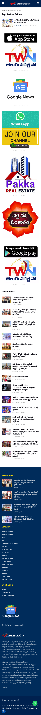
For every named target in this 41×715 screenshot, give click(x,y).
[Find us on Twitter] (9, 700)
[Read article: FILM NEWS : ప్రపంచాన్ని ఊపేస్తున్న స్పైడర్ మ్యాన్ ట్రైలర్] (6, 356)
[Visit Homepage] (20, 3)
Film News (5, 552)
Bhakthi (4, 540)
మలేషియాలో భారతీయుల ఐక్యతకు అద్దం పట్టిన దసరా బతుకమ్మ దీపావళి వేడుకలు (25, 443)
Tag (8, 10)
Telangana (6, 576)
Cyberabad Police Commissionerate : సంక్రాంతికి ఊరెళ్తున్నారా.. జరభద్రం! (24, 387)
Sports (4, 573)
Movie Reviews (7, 564)
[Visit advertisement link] (20, 50)
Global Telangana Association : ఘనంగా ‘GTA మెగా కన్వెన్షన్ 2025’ (26, 398)
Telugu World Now (12, 705)
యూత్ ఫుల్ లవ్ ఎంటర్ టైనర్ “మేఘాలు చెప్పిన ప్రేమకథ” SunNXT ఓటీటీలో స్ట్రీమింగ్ (25, 454)
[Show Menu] (3, 3)
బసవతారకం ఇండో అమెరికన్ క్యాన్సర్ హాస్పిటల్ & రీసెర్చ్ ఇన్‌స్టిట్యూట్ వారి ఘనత (24, 324)
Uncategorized (7, 579)
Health (4, 555)
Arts (3, 537)
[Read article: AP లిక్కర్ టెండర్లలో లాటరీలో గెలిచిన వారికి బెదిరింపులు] (7, 23)
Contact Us (6, 592)
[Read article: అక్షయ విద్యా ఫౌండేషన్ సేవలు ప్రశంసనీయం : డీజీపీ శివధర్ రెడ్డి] (6, 336)
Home (3, 10)
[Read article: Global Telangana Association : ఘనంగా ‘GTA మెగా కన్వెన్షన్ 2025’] (6, 399)
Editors (4, 546)
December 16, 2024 (28, 25)
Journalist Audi (7, 558)
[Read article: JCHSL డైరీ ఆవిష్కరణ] (6, 378)
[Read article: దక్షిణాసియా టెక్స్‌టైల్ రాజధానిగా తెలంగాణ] (6, 346)
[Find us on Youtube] (5, 700)
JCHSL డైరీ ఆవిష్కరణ (20, 376)
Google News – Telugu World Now (14, 625)
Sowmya (18, 25)
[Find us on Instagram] (12, 700)
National (5, 567)
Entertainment (7, 549)
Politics (5, 570)
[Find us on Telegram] (18, 700)
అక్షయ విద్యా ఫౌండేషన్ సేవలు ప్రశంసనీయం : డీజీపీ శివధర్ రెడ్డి (22, 335)
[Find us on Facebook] (2, 700)
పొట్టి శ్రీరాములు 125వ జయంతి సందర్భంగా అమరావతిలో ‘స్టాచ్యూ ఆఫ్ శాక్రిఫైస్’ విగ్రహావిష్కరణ (25, 366)
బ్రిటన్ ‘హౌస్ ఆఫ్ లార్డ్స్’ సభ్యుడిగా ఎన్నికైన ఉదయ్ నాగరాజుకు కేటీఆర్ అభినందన (23, 419)
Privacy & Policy (8, 595)
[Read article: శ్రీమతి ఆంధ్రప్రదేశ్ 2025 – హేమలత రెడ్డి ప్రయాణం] (6, 409)
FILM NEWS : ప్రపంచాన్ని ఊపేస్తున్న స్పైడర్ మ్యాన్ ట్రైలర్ (25, 355)
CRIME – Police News (10, 543)
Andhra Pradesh (8, 531)
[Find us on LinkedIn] (15, 700)
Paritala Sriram (16, 10)
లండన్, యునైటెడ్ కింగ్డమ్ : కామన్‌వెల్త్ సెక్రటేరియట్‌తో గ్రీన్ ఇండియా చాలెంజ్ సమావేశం (24, 312)
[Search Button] (38, 3)
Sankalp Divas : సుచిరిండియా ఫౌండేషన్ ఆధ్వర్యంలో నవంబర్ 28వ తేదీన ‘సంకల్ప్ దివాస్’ (26, 431)
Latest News (6, 561)
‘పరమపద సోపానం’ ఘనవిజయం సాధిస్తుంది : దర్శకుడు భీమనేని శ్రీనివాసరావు (23, 300)
